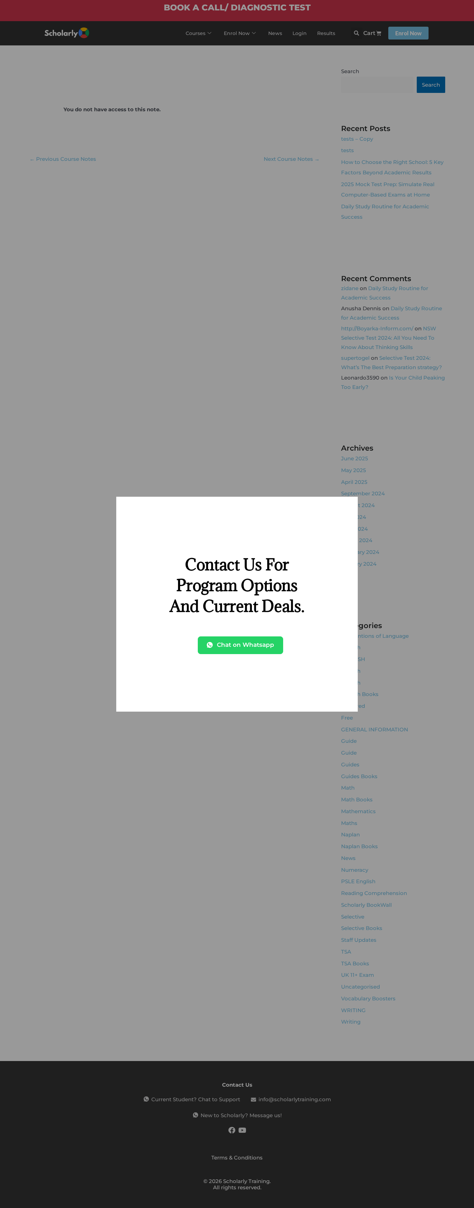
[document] (237, 604)
